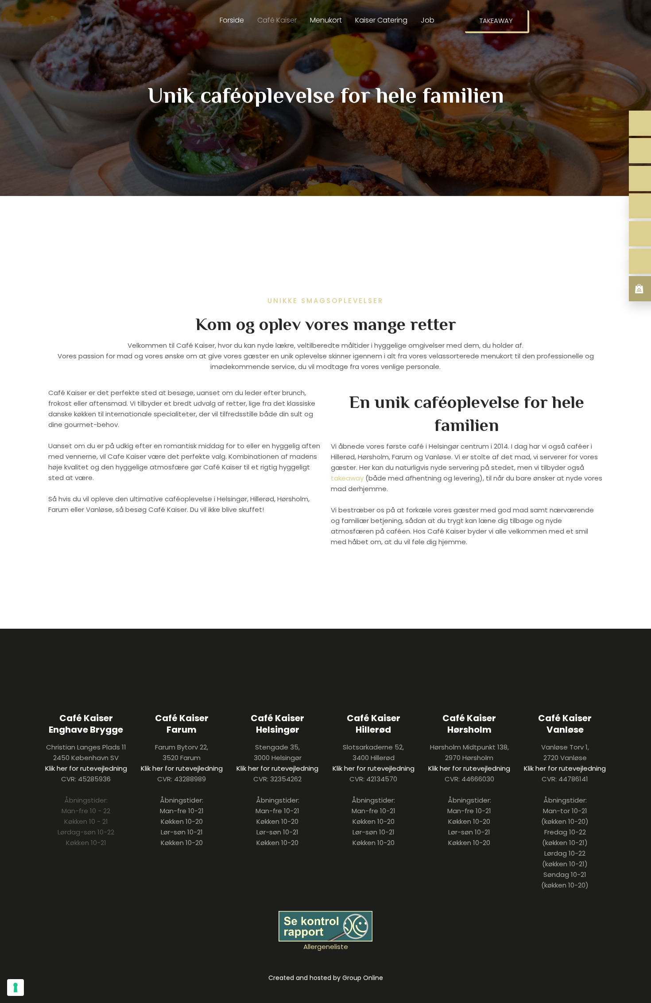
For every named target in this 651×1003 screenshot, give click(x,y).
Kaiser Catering (381, 20)
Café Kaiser (277, 20)
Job (427, 20)
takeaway (347, 478)
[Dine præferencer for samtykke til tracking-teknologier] (15, 987)
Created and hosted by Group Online (325, 977)
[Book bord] (640, 123)
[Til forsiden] (92, 38)
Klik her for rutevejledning (86, 768)
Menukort (326, 20)
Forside (232, 20)
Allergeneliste (325, 946)
